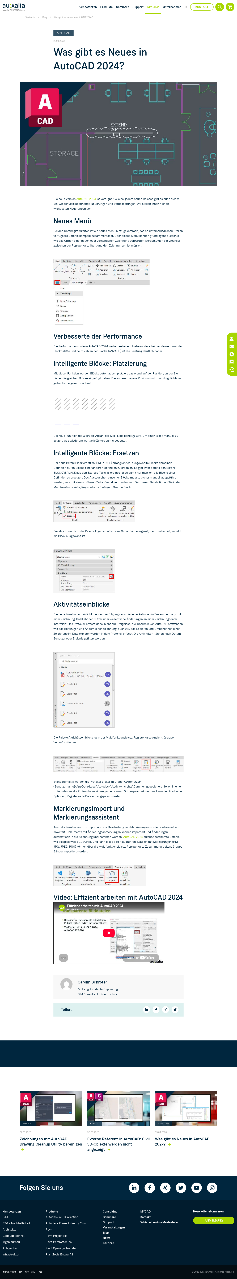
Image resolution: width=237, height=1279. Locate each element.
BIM (5, 1217)
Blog (44, 17)
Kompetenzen (88, 7)
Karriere (108, 1243)
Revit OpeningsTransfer (61, 1248)
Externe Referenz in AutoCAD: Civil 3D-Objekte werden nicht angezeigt (118, 1144)
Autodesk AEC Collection (62, 1217)
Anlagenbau (10, 1248)
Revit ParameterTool (59, 1242)
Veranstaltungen (114, 1227)
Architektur (10, 1229)
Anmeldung (214, 1220)
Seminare (122, 7)
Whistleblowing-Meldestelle (159, 1222)
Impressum (9, 1272)
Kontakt (201, 7)
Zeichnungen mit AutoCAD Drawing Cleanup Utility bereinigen (51, 1142)
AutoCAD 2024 (86, 199)
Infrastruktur (11, 1254)
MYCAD (145, 1211)
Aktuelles (153, 7)
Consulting (110, 1211)
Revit (49, 1229)
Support (138, 7)
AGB (41, 1272)
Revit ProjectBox (56, 1236)
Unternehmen (172, 7)
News (106, 1238)
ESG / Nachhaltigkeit (16, 1223)
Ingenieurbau (11, 1242)
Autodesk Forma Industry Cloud (66, 1223)
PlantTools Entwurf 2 (59, 1254)
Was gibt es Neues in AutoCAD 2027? (182, 1142)
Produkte (106, 7)
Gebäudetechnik (13, 1236)
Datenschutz (27, 1272)
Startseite (30, 17)
